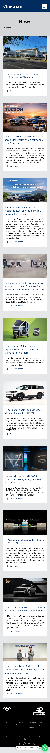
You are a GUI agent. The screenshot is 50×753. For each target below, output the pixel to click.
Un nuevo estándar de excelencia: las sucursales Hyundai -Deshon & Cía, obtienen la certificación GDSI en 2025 (24, 286)
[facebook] (20, 744)
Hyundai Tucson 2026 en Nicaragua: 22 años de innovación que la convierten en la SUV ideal (24, 140)
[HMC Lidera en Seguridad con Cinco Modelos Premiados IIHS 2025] (25, 393)
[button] (44, 747)
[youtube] (29, 744)
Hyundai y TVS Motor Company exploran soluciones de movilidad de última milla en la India (23, 349)
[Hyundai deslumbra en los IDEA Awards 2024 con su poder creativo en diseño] (25, 590)
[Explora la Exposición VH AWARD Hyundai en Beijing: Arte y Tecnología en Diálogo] (25, 458)
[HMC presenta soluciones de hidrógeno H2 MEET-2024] (25, 522)
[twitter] (34, 744)
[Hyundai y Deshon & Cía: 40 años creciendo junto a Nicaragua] (25, 52)
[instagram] (24, 744)
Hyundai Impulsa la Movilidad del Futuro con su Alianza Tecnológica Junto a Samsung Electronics (25, 669)
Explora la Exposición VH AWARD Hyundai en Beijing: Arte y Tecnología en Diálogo (24, 479)
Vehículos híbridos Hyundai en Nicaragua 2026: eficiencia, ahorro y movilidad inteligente (23, 211)
